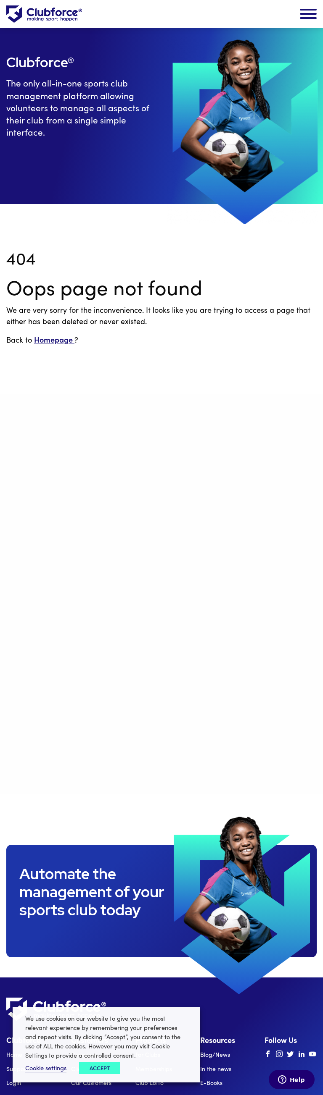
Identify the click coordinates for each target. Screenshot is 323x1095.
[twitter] (290, 1054)
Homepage (54, 339)
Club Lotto (149, 1083)
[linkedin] (301, 1054)
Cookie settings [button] (45, 1068)
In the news (215, 1069)
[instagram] (279, 1054)
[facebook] (268, 1054)
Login (13, 1083)
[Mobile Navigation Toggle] (308, 14)
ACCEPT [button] (100, 1068)
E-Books (211, 1083)
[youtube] (312, 1054)
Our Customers (91, 1083)
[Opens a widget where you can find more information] (291, 1080)
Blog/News (215, 1054)
